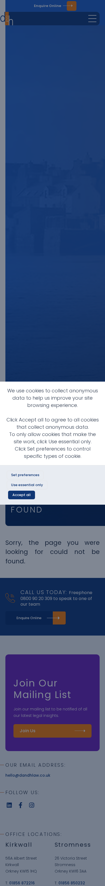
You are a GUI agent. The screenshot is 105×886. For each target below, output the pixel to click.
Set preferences (25, 474)
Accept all (21, 494)
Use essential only (27, 484)
